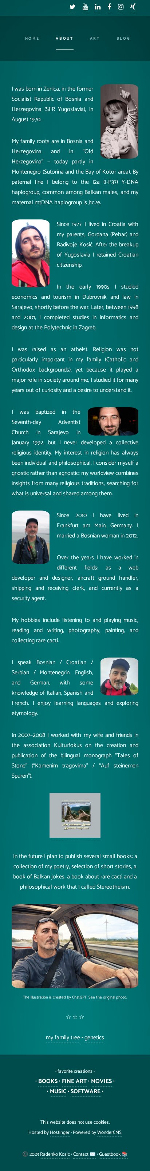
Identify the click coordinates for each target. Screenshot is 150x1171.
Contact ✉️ (84, 1154)
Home (32, 38)
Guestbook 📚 (113, 1154)
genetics (94, 1038)
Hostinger (60, 1132)
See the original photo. (107, 997)
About (64, 38)
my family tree (63, 1038)
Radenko (49, 1154)
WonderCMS (109, 1132)
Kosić (64, 1154)
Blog (124, 38)
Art (95, 38)
